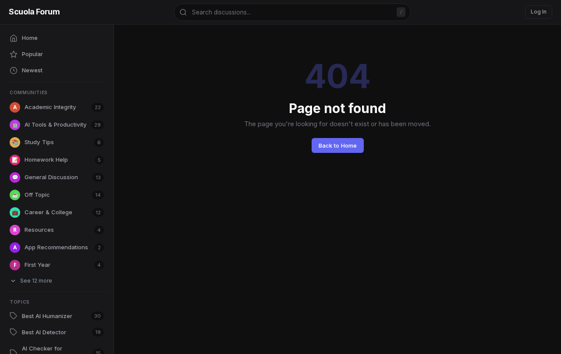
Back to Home (338, 145)
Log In (539, 11)
